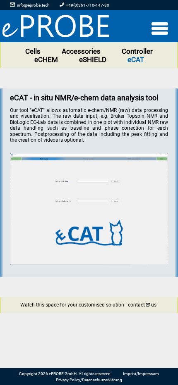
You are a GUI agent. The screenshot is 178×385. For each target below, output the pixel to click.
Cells (33, 51)
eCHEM (46, 59)
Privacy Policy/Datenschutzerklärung (89, 380)
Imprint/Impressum (141, 373)
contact (136, 305)
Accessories (81, 51)
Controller (137, 51)
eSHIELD (92, 59)
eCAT (135, 59)
